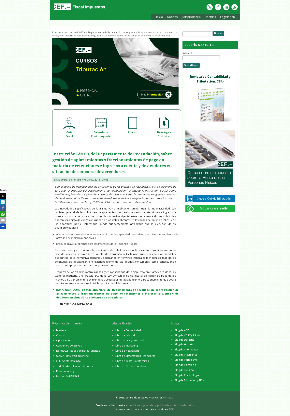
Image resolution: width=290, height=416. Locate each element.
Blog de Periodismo (186, 359)
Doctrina (209, 17)
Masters (61, 330)
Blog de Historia (184, 344)
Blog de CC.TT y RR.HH (187, 335)
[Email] (3, 220)
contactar (168, 397)
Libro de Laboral (125, 335)
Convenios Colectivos (69, 345)
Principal (57, 32)
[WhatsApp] (3, 214)
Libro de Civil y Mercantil (129, 340)
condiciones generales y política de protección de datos (160, 405)
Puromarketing (65, 371)
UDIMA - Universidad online (72, 356)
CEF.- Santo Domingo (68, 361)
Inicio (159, 17)
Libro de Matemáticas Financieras (135, 356)
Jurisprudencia (190, 17)
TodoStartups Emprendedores (74, 366)
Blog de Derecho (184, 339)
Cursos (60, 335)
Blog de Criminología (187, 375)
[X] (3, 196)
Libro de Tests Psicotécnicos (132, 361)
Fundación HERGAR (67, 376)
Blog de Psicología (185, 365)
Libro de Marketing (126, 345)
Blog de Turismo (184, 370)
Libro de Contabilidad (128, 330)
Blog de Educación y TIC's (189, 380)
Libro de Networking (127, 350)
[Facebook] (3, 208)
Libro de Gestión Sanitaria (131, 366)
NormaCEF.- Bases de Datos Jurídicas (78, 350)
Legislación (226, 17)
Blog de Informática (186, 349)
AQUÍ (172, 409)
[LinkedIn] (3, 202)
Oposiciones (63, 340)
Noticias (172, 17)
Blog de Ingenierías (186, 354)
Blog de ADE (182, 330)
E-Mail (187, 53)
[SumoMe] (3, 226)
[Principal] (79, 10)
